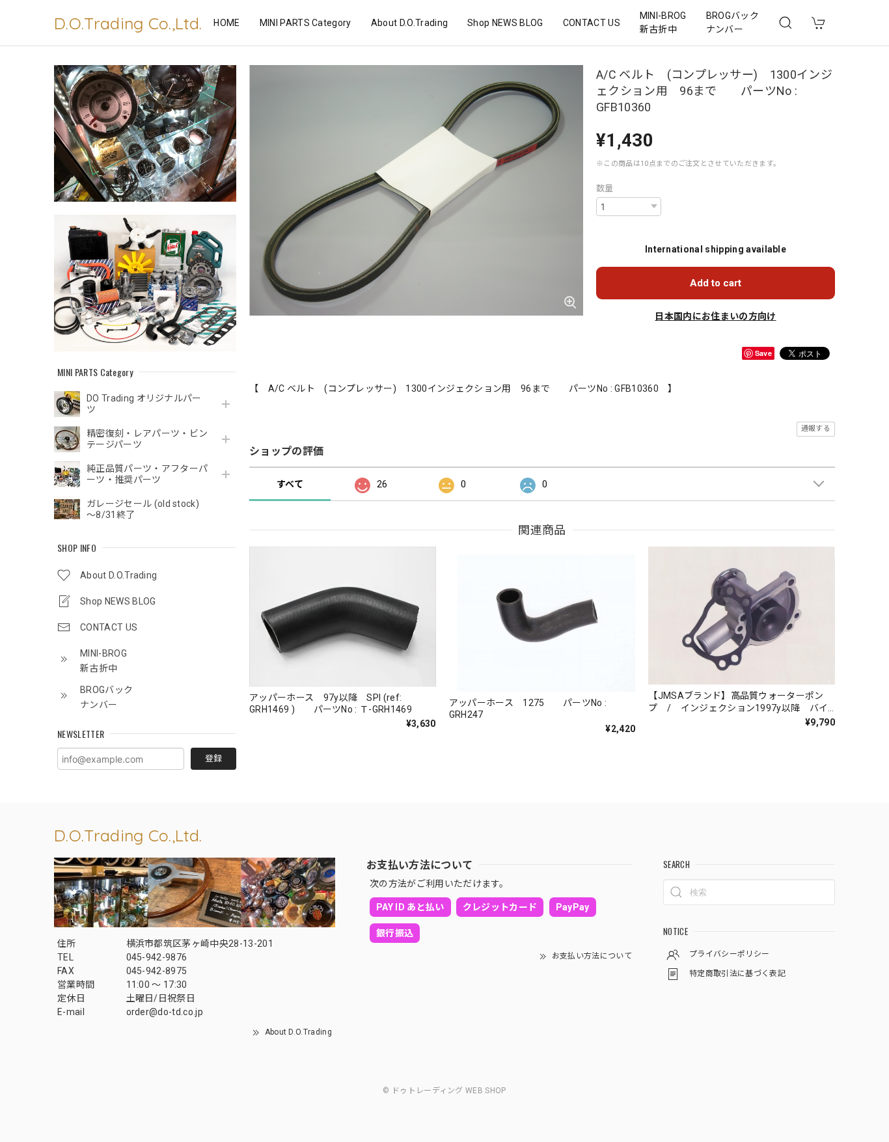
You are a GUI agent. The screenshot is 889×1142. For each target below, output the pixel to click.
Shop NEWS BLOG (505, 23)
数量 (605, 188)
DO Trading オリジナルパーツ (144, 404)
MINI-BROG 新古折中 (663, 22)
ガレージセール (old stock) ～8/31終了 (147, 509)
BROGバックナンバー (732, 22)
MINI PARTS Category (305, 23)
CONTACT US (591, 23)
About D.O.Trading (409, 23)
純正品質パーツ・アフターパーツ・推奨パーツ (147, 474)
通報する (815, 428)
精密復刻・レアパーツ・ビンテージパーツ (147, 439)
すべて (290, 484)
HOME (226, 23)
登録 (213, 758)
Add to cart (715, 283)
